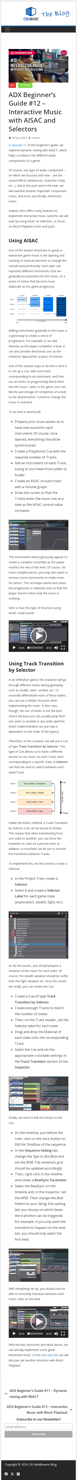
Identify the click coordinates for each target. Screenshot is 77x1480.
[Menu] (8, 29)
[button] (38, 636)
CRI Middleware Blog (42, 1464)
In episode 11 (17, 145)
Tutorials (25, 85)
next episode (49, 1355)
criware (35, 138)
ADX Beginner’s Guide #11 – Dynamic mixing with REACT (38, 1393)
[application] (38, 636)
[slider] (35, 648)
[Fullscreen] (63, 648)
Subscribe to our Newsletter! (38, 1419)
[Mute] (56, 648)
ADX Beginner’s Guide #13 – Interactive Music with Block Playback (37, 1409)
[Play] (14, 648)
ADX (12, 85)
